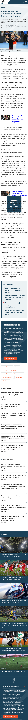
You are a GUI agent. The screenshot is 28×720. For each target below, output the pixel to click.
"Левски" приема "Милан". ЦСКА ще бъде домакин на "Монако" (14, 555)
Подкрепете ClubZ (10, 716)
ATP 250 (5, 370)
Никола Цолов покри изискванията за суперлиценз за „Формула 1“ (14, 601)
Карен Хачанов (6, 373)
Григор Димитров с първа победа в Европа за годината (19, 193)
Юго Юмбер (5, 380)
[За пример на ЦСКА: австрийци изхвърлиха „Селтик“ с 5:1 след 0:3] (14, 639)
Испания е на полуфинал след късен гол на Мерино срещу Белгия (15, 305)
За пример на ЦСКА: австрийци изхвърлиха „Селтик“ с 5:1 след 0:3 (13, 649)
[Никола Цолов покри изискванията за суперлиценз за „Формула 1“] (14, 591)
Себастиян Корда (18, 373)
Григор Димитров (7, 366)
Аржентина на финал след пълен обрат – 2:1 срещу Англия (15, 297)
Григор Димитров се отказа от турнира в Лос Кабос (14, 290)
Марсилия (13, 370)
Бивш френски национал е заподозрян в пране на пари (15, 312)
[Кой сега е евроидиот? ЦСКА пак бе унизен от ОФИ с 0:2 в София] (14, 568)
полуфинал (19, 377)
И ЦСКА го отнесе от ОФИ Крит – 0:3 (14, 671)
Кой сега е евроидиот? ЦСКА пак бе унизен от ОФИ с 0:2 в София (13, 578)
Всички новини (17, 2)
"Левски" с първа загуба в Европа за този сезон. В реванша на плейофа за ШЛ (14, 625)
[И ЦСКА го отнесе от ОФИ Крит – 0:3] (14, 662)
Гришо (16, 366)
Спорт (4, 7)
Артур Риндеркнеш (7, 377)
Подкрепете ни (10, 359)
